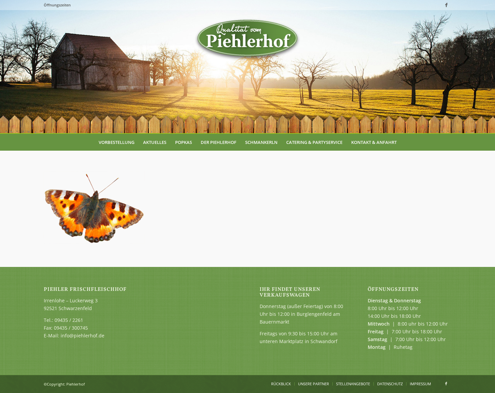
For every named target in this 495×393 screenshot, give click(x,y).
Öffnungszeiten (57, 4)
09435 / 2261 (69, 320)
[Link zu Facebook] (446, 5)
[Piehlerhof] (247, 39)
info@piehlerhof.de (82, 335)
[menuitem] (116, 142)
